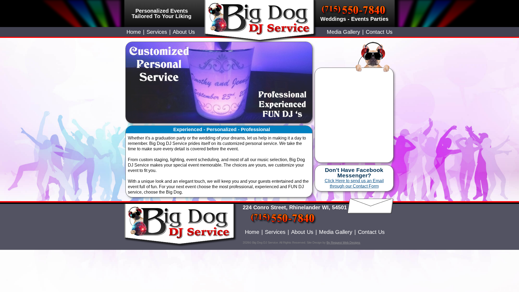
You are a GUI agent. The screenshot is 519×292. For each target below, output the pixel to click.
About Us (184, 32)
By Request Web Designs (343, 242)
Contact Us (379, 32)
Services (157, 32)
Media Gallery (343, 32)
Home (134, 32)
